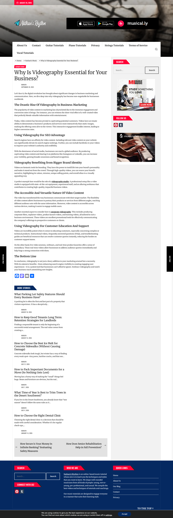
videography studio (60, 181)
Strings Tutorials (114, 45)
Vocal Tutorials (25, 52)
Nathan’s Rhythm (71, 474)
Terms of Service (138, 45)
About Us (22, 45)
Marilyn (23, 85)
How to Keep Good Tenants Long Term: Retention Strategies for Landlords (38, 319)
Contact (36, 45)
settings (108, 515)
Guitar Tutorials (55, 45)
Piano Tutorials (77, 45)
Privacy (95, 45)
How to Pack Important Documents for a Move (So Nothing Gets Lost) (39, 371)
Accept (124, 514)
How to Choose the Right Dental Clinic (37, 415)
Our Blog (116, 486)
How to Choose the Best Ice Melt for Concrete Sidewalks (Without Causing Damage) (37, 346)
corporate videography (61, 212)
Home (115, 475)
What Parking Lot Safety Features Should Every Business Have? (39, 296)
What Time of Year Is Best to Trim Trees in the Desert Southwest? (40, 394)
